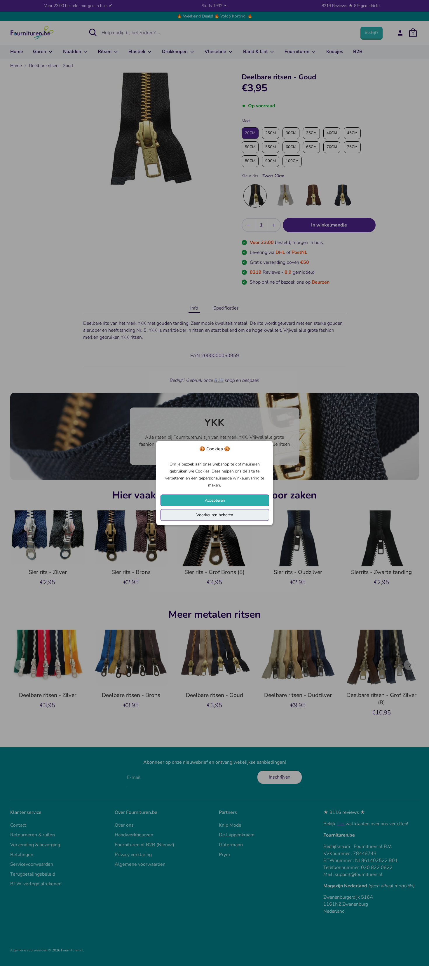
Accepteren (215, 500)
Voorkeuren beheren (214, 515)
